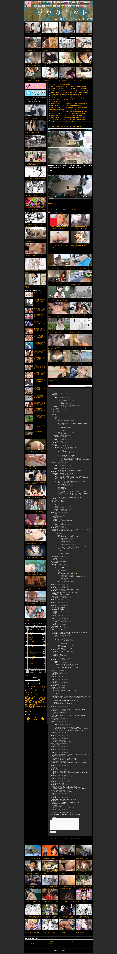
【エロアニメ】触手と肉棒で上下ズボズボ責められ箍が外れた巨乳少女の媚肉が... (69, 119)
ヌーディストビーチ (35, 692)
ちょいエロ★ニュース (32, 646)
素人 (33, 705)
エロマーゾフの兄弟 (32, 653)
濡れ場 (40, 702)
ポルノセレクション (32, 651)
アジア (37, 686)
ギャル (29, 690)
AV (26, 686)
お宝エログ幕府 (31, 658)
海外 (34, 702)
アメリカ (29, 688)
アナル (42, 686)
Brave (29, 665)
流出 (30, 702)
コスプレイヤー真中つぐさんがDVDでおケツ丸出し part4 (63, 99)
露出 (32, 707)
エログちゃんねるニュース (33, 661)
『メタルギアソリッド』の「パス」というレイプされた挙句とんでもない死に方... (69, 90)
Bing (28, 654)
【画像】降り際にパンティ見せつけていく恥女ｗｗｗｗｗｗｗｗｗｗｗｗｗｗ (68, 101)
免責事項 (50, 943)
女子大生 (42, 698)
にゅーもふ (30, 639)
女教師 (27, 700)
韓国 (35, 706)
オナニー (36, 688)
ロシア (34, 696)
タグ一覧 (74, 941)
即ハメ (36, 698)
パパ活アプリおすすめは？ (33, 668)
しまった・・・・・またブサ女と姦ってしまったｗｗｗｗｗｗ (64, 121)
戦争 (89, 129)
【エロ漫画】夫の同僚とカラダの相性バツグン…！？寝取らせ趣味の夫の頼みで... (69, 103)
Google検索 (30, 634)
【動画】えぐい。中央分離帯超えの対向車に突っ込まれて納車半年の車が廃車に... (69, 86)
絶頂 (37, 705)
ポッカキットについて (29, 943)
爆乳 (43, 702)
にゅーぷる (30, 644)
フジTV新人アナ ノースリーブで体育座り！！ (61, 84)
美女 (40, 705)
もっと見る (28, 711)
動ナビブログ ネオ (31, 656)
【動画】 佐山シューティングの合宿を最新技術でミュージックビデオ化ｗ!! (67, 117)
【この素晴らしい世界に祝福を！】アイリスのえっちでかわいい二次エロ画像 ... (68, 88)
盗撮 (30, 705)
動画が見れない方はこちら (54, 203)
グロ (49, 129)
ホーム (26, 941)
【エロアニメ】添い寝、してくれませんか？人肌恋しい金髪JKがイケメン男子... (68, 113)
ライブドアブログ (31, 660)
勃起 (32, 698)
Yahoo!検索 (30, 636)
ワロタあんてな (31, 641)
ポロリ (38, 694)
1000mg (29, 649)
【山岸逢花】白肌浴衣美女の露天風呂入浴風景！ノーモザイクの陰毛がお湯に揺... (69, 92)
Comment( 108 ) (89, 386)
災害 (91, 129)
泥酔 (26, 702)
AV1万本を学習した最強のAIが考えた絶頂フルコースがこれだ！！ (65, 109)
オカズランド (30, 642)
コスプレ (35, 690)
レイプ (29, 696)
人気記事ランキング (52, 941)
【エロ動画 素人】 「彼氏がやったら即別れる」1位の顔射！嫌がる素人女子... (68, 94)
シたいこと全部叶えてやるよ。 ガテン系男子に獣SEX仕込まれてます (66, 115)
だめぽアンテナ (31, 637)
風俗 (42, 706)
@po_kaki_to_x (73, 209)
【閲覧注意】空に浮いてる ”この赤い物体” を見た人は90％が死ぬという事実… (81, 839)
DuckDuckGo (30, 663)
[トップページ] (28, 4)
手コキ (35, 700)
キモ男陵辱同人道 (31, 648)
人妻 (28, 698)
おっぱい (31, 686)
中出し (39, 696)
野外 (28, 706)
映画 (43, 700)
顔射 (38, 706)
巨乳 (31, 700)
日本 (86, 129)
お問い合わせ (74, 943)
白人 (26, 705)
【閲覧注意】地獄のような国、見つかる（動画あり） (66, 126)
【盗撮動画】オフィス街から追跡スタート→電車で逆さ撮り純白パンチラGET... (68, 96)
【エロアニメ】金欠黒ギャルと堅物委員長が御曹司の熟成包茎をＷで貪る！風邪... (69, 111)
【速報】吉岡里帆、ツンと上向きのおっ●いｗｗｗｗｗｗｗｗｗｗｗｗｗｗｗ (67, 105)
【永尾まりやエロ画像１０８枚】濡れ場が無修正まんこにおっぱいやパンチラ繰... (69, 107)
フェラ (33, 694)
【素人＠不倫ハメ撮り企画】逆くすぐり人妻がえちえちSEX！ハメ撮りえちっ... (68, 98)
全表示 (27, 675)
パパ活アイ (30, 666)
